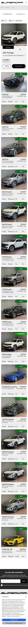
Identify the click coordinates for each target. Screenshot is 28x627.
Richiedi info (18, 66)
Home (2, 7)
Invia (24, 581)
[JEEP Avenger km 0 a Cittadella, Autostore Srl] (14, 34)
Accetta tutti (14, 620)
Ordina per (8, 14)
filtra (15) (20, 14)
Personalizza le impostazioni (14, 623)
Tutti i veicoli (7, 7)
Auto (13, 7)
